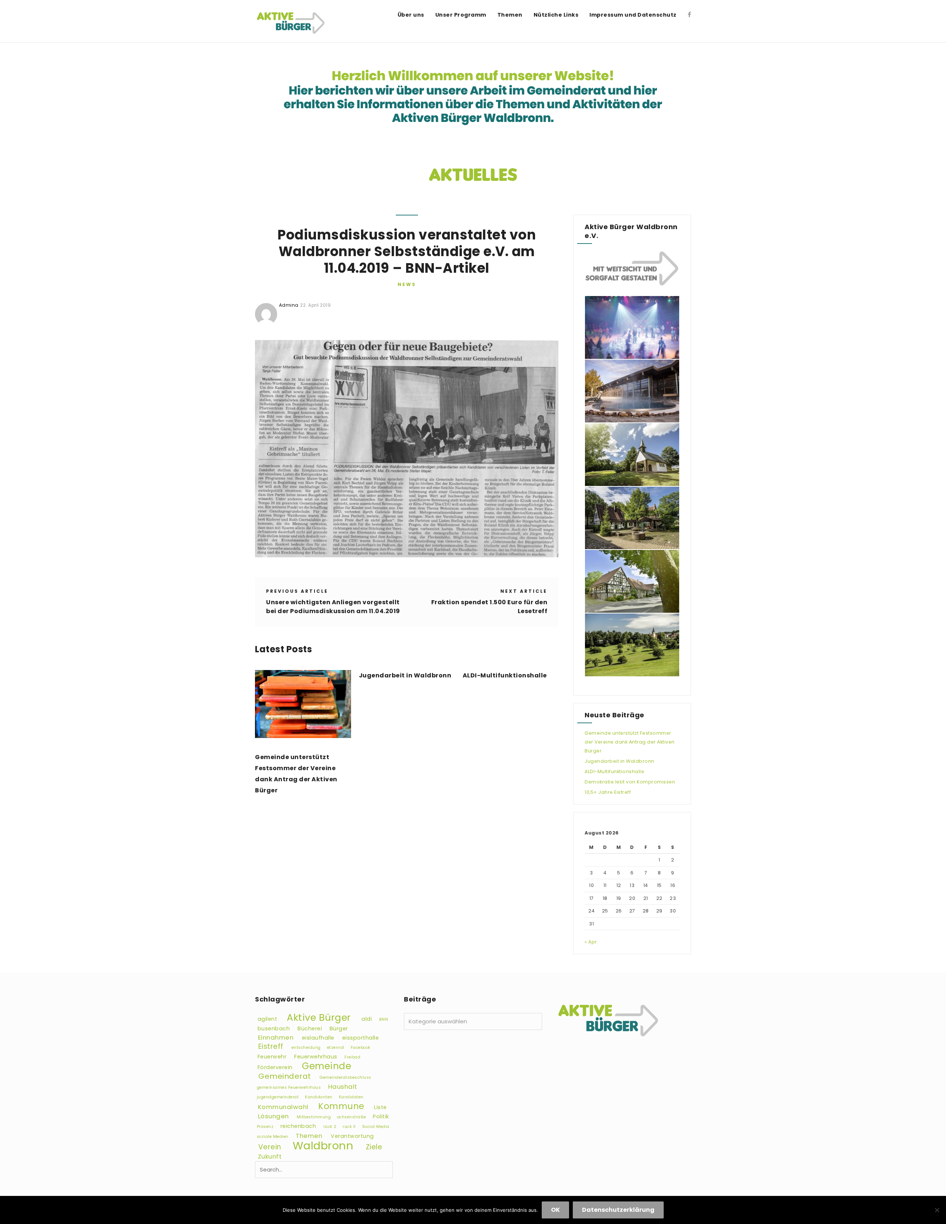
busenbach (274, 1028)
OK (555, 1210)
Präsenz (265, 1126)
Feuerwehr (272, 1056)
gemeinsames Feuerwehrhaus (289, 1087)
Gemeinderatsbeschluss (345, 1077)
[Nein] (936, 1210)
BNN (383, 1019)
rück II (349, 1126)
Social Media (375, 1126)
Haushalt (342, 1086)
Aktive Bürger (319, 1017)
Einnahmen (276, 1037)
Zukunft (270, 1156)
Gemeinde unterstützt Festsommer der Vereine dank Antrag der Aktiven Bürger (296, 774)
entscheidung (306, 1047)
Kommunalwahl (283, 1106)
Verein (269, 1147)
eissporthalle (360, 1037)
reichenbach (298, 1126)
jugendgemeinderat (278, 1097)
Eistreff (270, 1046)
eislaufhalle (318, 1037)
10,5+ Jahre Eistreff (608, 792)
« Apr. (591, 942)
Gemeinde (326, 1066)
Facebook (361, 1047)
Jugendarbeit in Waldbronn (405, 675)
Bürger (339, 1028)
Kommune (341, 1106)
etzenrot (335, 1047)
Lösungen (273, 1116)
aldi (366, 1019)
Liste (380, 1107)
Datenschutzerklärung (618, 1210)
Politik (381, 1116)
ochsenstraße (351, 1117)
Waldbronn (323, 1145)
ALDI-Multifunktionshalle (505, 675)
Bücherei (309, 1028)
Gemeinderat (284, 1076)
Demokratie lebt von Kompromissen (630, 782)
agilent (268, 1019)
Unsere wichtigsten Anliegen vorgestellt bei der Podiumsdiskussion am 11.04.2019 (333, 606)
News (407, 284)
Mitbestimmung (314, 1117)
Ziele (374, 1147)
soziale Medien (273, 1136)
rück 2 (330, 1126)
